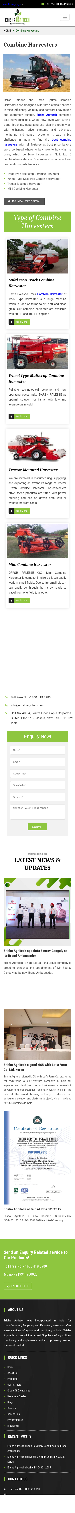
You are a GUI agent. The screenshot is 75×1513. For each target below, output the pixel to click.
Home (10, 1367)
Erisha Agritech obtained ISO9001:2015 (29, 1467)
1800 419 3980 (64, 4)
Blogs (10, 1402)
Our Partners (14, 1384)
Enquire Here (20, 1286)
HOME (7, 30)
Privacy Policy (15, 1419)
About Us (12, 1372)
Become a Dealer (16, 1396)
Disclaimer (13, 1425)
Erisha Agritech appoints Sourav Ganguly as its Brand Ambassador (37, 1448)
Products (12, 1378)
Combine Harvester (49, 294)
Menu (65, 17)
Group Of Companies (18, 1390)
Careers (11, 1408)
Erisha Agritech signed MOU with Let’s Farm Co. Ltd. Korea (36, 1459)
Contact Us (13, 1414)
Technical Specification (25, 201)
